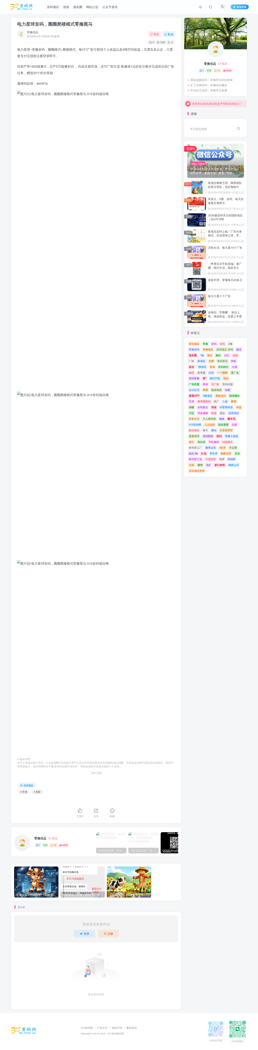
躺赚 (191, 407)
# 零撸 (23, 791)
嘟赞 (200, 465)
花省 (237, 453)
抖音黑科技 (226, 407)
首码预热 (208, 436)
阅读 (213, 407)
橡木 (205, 430)
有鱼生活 (194, 419)
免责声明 (117, 1028)
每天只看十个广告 (219, 296)
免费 (211, 361)
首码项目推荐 (197, 471)
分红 (226, 355)
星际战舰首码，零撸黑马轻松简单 (211, 80)
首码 (213, 344)
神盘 (238, 407)
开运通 (233, 447)
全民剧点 (203, 407)
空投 (191, 413)
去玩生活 (194, 390)
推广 (216, 401)
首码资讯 (222, 361)
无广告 (215, 384)
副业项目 (194, 430)
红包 (203, 453)
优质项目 (233, 413)
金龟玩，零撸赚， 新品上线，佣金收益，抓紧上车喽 (225, 314)
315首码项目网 (115, 1033)
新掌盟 (201, 372)
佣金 (222, 413)
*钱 (202, 355)
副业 (238, 349)
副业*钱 (193, 453)
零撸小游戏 (231, 436)
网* (204, 378)
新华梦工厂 (195, 447)
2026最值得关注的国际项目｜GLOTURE (225, 217)
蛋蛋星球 (194, 436)
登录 (86, 933)
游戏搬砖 (234, 396)
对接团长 (227, 442)
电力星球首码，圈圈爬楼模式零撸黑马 (55, 24)
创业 (191, 367)
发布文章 (241, 6)
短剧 (227, 390)
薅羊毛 (231, 419)
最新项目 (220, 396)
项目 (209, 355)
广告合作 (102, 1028)
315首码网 (195, 424)
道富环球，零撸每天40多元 (225, 280)
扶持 (211, 372)
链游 (213, 413)
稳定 (191, 372)
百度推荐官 (226, 430)
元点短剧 (209, 424)
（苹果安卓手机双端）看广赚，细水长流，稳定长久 (225, 266)
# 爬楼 (37, 791)
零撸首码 (194, 349)
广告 (191, 361)
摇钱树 (231, 459)
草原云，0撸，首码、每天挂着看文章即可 (225, 201)
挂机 (233, 361)
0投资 (222, 447)
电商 (221, 459)
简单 (205, 384)
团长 (191, 442)
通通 (205, 390)
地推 (221, 419)
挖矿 (208, 465)
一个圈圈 (222, 372)
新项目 (201, 361)
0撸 (230, 344)
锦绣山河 (233, 465)
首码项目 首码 (224, 349)
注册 (110, 933)
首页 (222, 344)
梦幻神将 (219, 465)
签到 (219, 436)
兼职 (218, 355)
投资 (191, 401)
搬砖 (213, 430)
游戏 (235, 355)
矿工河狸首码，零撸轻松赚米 (208, 85)
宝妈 (191, 465)
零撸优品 (32, 32)
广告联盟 (194, 384)
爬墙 (233, 401)
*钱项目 (202, 367)
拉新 (234, 424)
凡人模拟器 (209, 419)
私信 (170, 34)
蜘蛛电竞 (226, 453)
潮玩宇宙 (215, 378)
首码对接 (227, 384)
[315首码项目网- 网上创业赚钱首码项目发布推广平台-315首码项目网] (23, 1030)
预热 (226, 378)
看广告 (235, 372)
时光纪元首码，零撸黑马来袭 (208, 90)
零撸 (205, 344)
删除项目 (131, 1028)
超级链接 (216, 390)
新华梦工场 (195, 459)
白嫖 (234, 367)
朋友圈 (193, 355)
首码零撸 (194, 378)
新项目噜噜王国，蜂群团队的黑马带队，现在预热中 (225, 185)
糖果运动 (210, 447)
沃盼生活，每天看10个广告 (225, 247)
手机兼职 (214, 442)
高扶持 (201, 442)
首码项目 (28, 785)
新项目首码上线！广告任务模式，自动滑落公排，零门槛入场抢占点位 (225, 235)
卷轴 (212, 367)
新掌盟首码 (204, 401)
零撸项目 (208, 349)
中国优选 (210, 459)
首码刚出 (223, 367)
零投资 (213, 453)
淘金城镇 (203, 413)
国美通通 (223, 424)
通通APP (194, 396)
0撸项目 (207, 396)
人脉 (225, 401)
